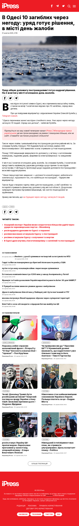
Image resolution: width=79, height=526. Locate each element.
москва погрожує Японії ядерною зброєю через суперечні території (36, 298)
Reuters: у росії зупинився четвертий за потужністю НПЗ (42, 256)
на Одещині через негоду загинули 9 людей (43, 197)
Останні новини (9, 253)
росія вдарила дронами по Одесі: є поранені (27, 230)
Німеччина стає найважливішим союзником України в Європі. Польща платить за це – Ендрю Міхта (59, 398)
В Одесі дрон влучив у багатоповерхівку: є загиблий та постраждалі (39, 241)
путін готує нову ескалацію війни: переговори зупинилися (30, 268)
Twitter (49, 514)
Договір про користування (39, 509)
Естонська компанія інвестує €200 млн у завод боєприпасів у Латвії (35, 274)
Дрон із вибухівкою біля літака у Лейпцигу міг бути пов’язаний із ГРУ (35, 292)
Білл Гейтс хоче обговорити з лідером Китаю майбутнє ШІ (30, 304)
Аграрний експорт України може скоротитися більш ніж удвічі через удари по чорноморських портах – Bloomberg (39, 226)
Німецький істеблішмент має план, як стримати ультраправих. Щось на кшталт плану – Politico (58, 446)
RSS (58, 514)
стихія (12, 206)
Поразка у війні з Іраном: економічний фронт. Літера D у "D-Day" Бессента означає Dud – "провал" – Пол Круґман (19, 350)
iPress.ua (49, 495)
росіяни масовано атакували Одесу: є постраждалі (31, 234)
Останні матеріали (10, 313)
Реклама (32, 506)
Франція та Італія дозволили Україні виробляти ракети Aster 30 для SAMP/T (39, 280)
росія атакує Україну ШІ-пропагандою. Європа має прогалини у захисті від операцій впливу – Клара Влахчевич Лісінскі (16, 447)
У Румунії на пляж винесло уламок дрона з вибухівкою (28, 286)
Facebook (23, 514)
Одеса (5, 206)
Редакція (21, 506)
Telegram (36, 514)
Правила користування (50, 506)
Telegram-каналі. (10, 116)
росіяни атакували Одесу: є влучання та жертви (29, 237)
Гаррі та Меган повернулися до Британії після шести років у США (34, 262)
